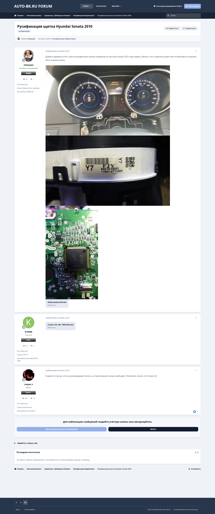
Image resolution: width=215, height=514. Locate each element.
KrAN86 (28, 332)
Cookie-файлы (29, 510)
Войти (153, 429)
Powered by (186, 510)
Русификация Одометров (64, 39)
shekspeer (31, 39)
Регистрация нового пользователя (62, 429)
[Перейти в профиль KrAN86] (28, 322)
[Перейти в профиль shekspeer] (18, 38)
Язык (18, 510)
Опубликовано (57, 51)
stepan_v (28, 384)
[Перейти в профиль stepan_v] (28, 375)
